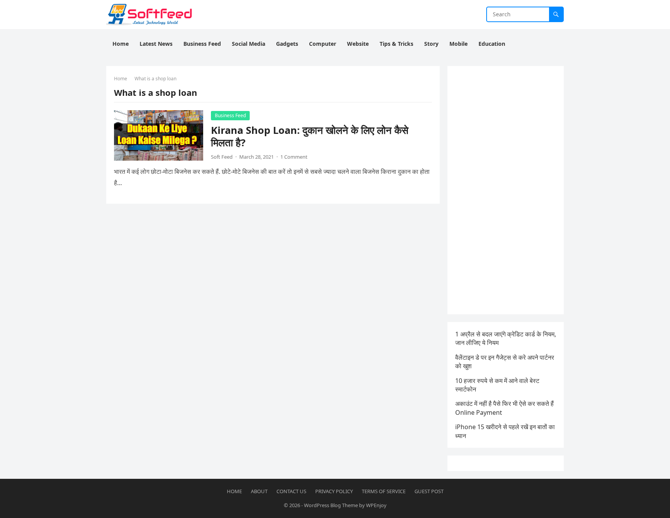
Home (120, 78)
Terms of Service (384, 491)
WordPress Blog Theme (331, 505)
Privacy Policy (334, 491)
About (259, 491)
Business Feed (230, 115)
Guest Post (429, 491)
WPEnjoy (376, 505)
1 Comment (293, 156)
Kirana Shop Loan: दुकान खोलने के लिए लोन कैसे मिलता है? (309, 136)
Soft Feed (222, 156)
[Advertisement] (505, 190)
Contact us (291, 491)
